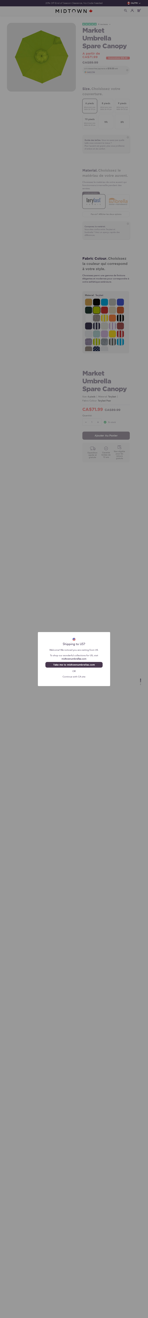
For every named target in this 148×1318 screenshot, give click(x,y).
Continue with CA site (74, 676)
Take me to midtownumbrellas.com (74, 664)
